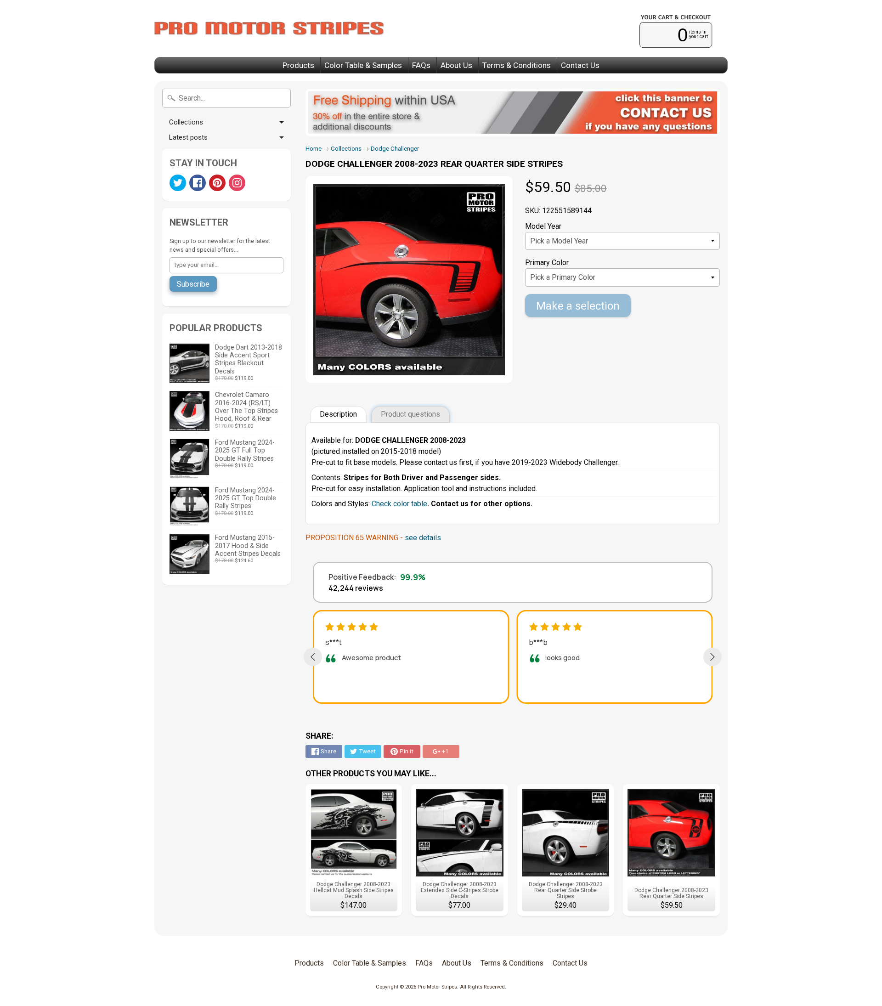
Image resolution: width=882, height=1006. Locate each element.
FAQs (421, 65)
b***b (538, 642)
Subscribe (193, 284)
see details (423, 537)
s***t (333, 642)
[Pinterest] (217, 183)
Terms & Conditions (516, 65)
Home (313, 148)
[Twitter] (178, 183)
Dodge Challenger (395, 148)
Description (338, 414)
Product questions (410, 414)
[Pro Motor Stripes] (269, 28)
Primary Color (547, 262)
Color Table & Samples (363, 65)
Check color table (399, 503)
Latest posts (188, 137)
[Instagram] (237, 183)
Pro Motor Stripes (437, 987)
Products (298, 65)
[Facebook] (197, 183)
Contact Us (580, 65)
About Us (456, 65)
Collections (186, 122)
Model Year (543, 226)
